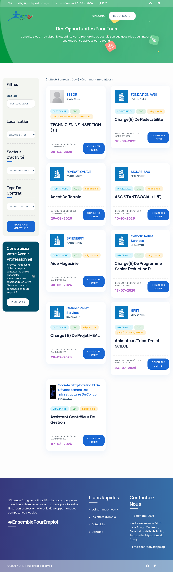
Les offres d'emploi (104, 517)
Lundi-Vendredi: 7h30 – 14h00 (75, 3)
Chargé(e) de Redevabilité (139, 119)
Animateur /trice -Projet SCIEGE (137, 343)
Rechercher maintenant (21, 226)
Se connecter (122, 16)
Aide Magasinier (65, 263)
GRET (135, 310)
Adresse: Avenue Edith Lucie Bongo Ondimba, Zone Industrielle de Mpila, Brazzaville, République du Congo (147, 531)
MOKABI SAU (140, 171)
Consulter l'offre (94, 148)
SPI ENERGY (75, 238)
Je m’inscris (18, 302)
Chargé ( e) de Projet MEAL (75, 335)
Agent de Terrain (65, 196)
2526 (104, 3)
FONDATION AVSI (144, 94)
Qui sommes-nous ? (105, 509)
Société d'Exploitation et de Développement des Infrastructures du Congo (79, 390)
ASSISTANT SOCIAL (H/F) (138, 196)
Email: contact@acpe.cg (148, 547)
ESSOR (72, 94)
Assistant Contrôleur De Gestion (72, 419)
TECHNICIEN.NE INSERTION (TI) (75, 127)
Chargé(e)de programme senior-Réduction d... (138, 265)
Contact (97, 532)
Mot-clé (12, 96)
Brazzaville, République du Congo (29, 3)
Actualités (98, 524)
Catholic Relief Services (142, 238)
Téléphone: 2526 (143, 516)
